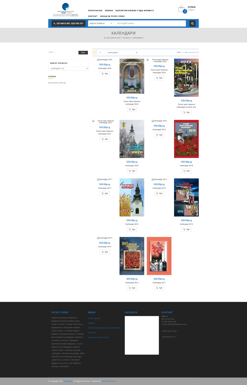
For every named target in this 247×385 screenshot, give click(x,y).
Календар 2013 (104, 246)
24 (186, 52)
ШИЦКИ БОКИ (193, 52)
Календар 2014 (186, 224)
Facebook (195, 381)
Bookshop (67, 381)
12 (183, 52)
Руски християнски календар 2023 (159, 71)
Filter (83, 52)
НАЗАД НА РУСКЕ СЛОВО (98, 337)
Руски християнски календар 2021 (104, 132)
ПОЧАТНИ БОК (94, 318)
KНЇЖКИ (91, 323)
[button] (68, 23)
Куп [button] (106, 73)
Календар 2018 (186, 165)
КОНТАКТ (92, 332)
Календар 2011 (159, 282)
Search (192, 23)
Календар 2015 (159, 188)
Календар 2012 (131, 282)
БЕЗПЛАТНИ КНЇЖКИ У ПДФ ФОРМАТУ (104, 328)
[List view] (100, 52)
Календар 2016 (131, 224)
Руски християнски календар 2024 (131, 102)
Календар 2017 (104, 188)
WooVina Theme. (109, 381)
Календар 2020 (131, 165)
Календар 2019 (159, 129)
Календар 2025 (104, 68)
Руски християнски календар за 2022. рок (186, 105)
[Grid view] (94, 52)
